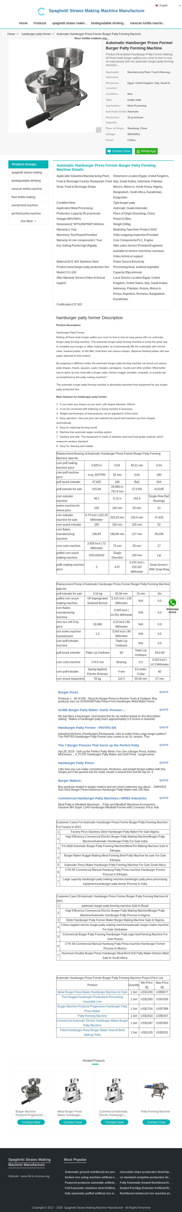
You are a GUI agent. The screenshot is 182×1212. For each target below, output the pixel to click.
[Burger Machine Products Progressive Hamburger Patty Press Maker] (31, 1090)
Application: (113, 105)
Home (23, 23)
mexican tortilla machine (147, 23)
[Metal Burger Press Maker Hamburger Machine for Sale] (72, 1090)
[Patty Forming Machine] (156, 1090)
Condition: (112, 93)
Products (40, 23)
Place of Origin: (115, 128)
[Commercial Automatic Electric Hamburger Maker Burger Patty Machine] (114, 1090)
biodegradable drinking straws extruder (118, 23)
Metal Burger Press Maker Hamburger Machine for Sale (92, 992)
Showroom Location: (112, 85)
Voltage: (111, 134)
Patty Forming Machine (92, 1015)
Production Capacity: (112, 120)
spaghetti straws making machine (76, 23)
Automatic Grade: (116, 111)
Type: (109, 99)
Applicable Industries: (112, 74)
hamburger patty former (36, 34)
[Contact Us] (173, 606)
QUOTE (163, 692)
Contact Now (31, 1122)
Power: (110, 140)
